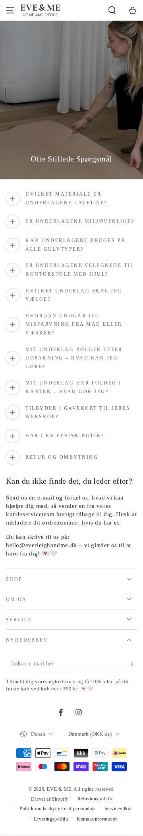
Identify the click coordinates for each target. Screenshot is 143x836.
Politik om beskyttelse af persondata (57, 808)
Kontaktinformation (97, 819)
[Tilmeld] (132, 664)
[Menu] (10, 10)
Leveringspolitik (51, 819)
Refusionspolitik (94, 798)
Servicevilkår (118, 808)
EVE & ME (59, 789)
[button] (112, 10)
